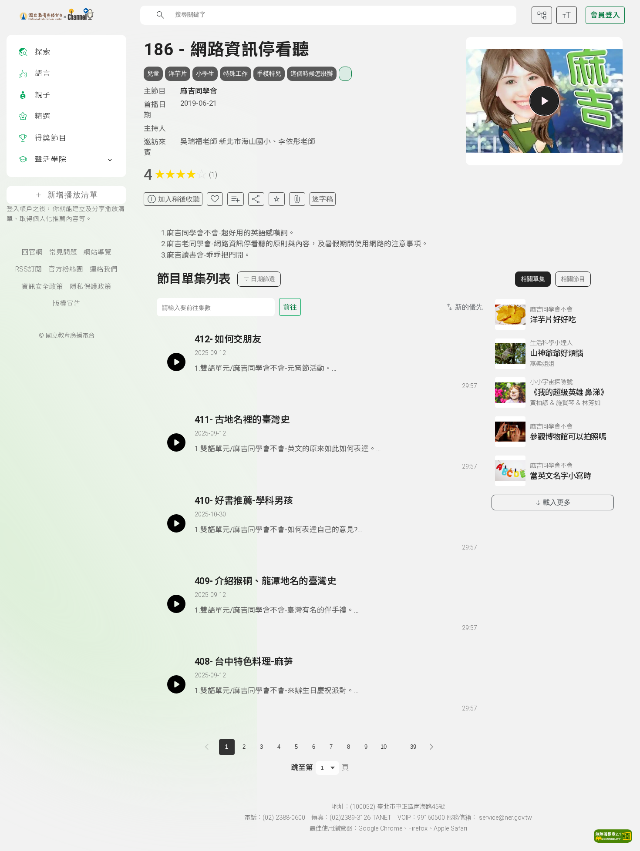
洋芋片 (177, 73)
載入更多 (557, 502)
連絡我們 (104, 269)
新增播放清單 (72, 195)
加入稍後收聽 (179, 199)
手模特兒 (269, 73)
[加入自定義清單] (235, 199)
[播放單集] (544, 101)
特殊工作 (235, 73)
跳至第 (302, 767)
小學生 (205, 73)
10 (384, 747)
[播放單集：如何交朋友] (176, 362)
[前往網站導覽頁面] (542, 15)
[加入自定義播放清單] (216, 384)
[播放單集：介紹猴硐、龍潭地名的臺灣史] (176, 604)
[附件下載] (297, 199)
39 (413, 747)
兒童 (153, 73)
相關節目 (573, 278)
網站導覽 (97, 252)
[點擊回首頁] (51, 15)
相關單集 (533, 278)
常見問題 (63, 252)
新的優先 (469, 307)
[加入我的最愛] (215, 199)
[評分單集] (277, 199)
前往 (290, 307)
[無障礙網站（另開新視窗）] (613, 840)
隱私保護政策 (90, 287)
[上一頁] (208, 747)
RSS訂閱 (28, 269)
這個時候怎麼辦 (311, 73)
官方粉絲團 (65, 269)
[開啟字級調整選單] (566, 15)
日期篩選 (263, 278)
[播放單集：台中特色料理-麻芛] (176, 684)
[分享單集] (256, 199)
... (345, 73)
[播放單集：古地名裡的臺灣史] (176, 442)
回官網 (32, 252)
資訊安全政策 (42, 287)
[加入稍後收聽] (201, 384)
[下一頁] (431, 747)
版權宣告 (67, 304)
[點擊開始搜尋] (160, 15)
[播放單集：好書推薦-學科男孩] (176, 523)
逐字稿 (322, 199)
